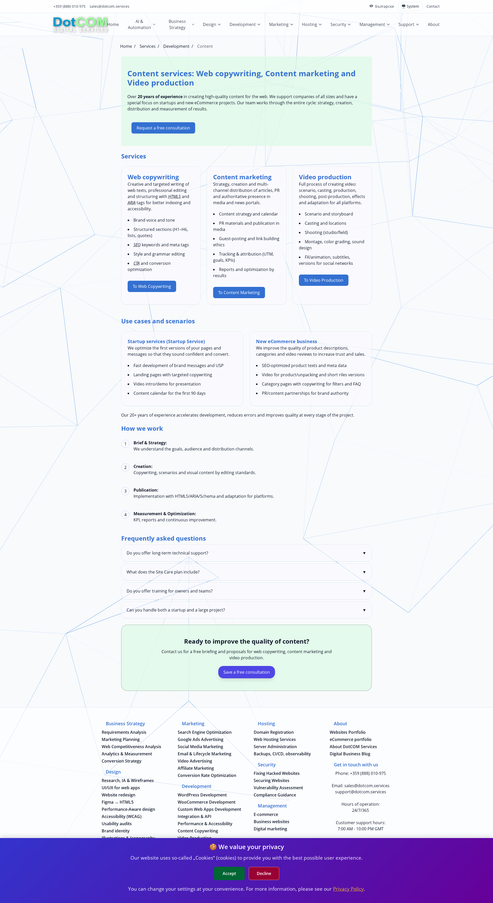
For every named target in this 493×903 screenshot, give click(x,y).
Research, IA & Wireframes (128, 780)
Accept (229, 873)
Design (209, 24)
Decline (264, 873)
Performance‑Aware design (128, 809)
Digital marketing (270, 829)
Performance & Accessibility (205, 823)
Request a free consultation (163, 128)
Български (384, 6)
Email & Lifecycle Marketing (204, 754)
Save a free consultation (246, 672)
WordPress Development (202, 795)
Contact (433, 6)
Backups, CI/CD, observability (282, 754)
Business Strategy (177, 24)
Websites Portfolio (348, 732)
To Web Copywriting (152, 286)
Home (113, 24)
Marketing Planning (121, 739)
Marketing (279, 24)
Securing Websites (271, 780)
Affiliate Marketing (196, 768)
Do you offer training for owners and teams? (246, 591)
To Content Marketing (239, 292)
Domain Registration (274, 732)
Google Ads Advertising (200, 739)
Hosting (309, 24)
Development (243, 24)
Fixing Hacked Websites (277, 773)
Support (406, 24)
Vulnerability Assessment (278, 788)
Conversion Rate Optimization (207, 775)
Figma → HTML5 (118, 802)
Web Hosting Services (275, 739)
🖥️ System (410, 6)
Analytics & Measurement (127, 754)
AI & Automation (139, 24)
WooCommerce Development (206, 802)
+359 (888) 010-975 (69, 6)
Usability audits (117, 823)
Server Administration (275, 746)
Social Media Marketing (200, 746)
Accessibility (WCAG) (121, 816)
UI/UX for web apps (121, 788)
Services (148, 46)
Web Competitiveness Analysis (131, 746)
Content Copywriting (198, 831)
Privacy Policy (348, 888)
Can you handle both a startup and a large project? (246, 610)
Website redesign (118, 795)
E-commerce (266, 814)
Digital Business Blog (350, 754)
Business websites (271, 821)
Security (338, 24)
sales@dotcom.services (109, 6)
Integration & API (194, 816)
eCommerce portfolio (351, 739)
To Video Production (323, 280)
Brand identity (116, 831)
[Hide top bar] (371, 6)
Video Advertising (195, 761)
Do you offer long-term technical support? (246, 553)
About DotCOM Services (353, 746)
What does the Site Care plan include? (246, 572)
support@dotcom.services (360, 792)
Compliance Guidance (275, 795)
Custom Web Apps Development (209, 809)
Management (372, 24)
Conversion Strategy (121, 761)
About (434, 24)
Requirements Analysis (124, 732)
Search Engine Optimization (205, 732)
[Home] (80, 24)
